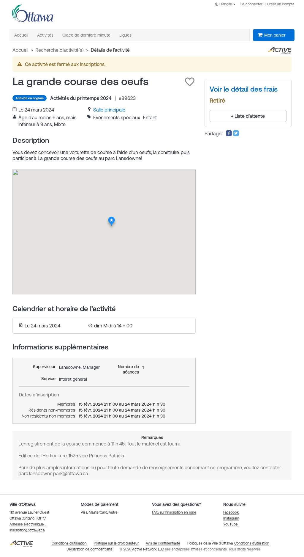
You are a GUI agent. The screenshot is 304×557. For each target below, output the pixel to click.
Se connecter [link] (251, 4)
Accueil (20, 50)
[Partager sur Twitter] (236, 134)
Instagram (231, 518)
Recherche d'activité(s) (59, 50)
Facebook (231, 512)
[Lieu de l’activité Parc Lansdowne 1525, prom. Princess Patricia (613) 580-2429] (111, 218)
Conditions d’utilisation (251, 543)
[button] (189, 82)
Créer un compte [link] (280, 4)
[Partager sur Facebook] (228, 134)
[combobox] (226, 4)
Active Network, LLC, (148, 549)
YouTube (230, 524)
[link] (109, 109)
